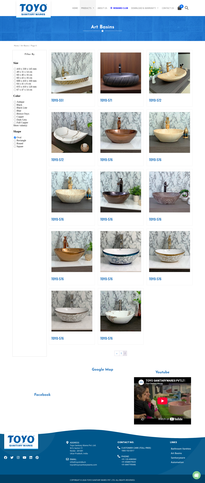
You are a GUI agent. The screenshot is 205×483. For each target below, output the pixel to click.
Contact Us (168, 8)
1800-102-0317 (127, 450)
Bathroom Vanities (181, 448)
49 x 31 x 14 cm (24, 72)
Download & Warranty (143, 8)
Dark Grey (22, 119)
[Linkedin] (31, 457)
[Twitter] (12, 457)
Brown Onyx (23, 113)
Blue (19, 110)
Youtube (162, 372)
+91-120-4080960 (128, 459)
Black (19, 105)
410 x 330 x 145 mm (26, 69)
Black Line (22, 108)
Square (20, 146)
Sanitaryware (178, 457)
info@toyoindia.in (78, 462)
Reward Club (120, 8)
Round (20, 143)
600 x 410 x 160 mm (26, 81)
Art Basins (25, 46)
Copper (20, 116)
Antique (20, 102)
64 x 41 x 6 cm (24, 84)
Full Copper (22, 122)
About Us (102, 8)
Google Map (102, 369)
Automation (177, 462)
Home (75, 8)
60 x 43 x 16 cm (24, 78)
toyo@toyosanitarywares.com (83, 464)
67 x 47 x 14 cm (24, 89)
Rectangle (21, 140)
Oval (19, 137)
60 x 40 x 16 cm (24, 75)
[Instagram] (18, 457)
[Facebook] (5, 457)
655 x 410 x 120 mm (26, 87)
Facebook (42, 395)
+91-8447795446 (128, 464)
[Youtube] (24, 457)
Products (86, 8)
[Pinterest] (37, 457)
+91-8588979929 (128, 461)
